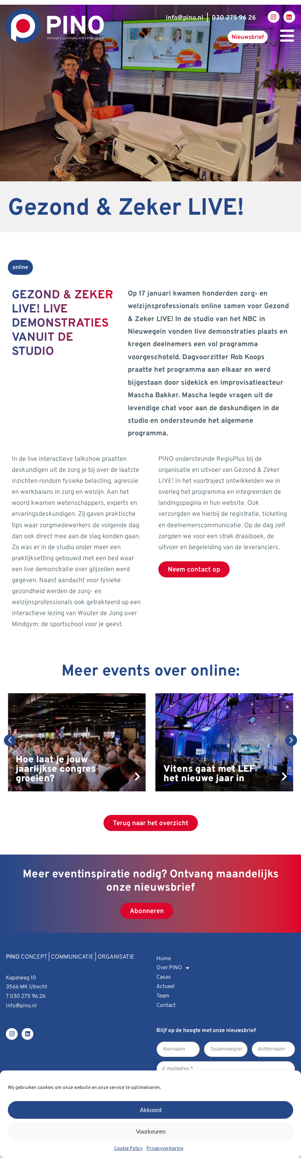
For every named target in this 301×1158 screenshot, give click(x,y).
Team (162, 996)
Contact (166, 1005)
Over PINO (169, 967)
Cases (163, 977)
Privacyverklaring (165, 1148)
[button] (10, 740)
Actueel (165, 986)
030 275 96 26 (234, 18)
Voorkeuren (150, 1131)
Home (163, 958)
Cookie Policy (128, 1148)
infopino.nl (184, 18)
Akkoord (150, 1110)
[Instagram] (273, 17)
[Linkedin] (289, 17)
